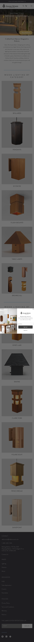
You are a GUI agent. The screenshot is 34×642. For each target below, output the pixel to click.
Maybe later (25, 330)
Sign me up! (25, 327)
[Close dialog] (33, 309)
